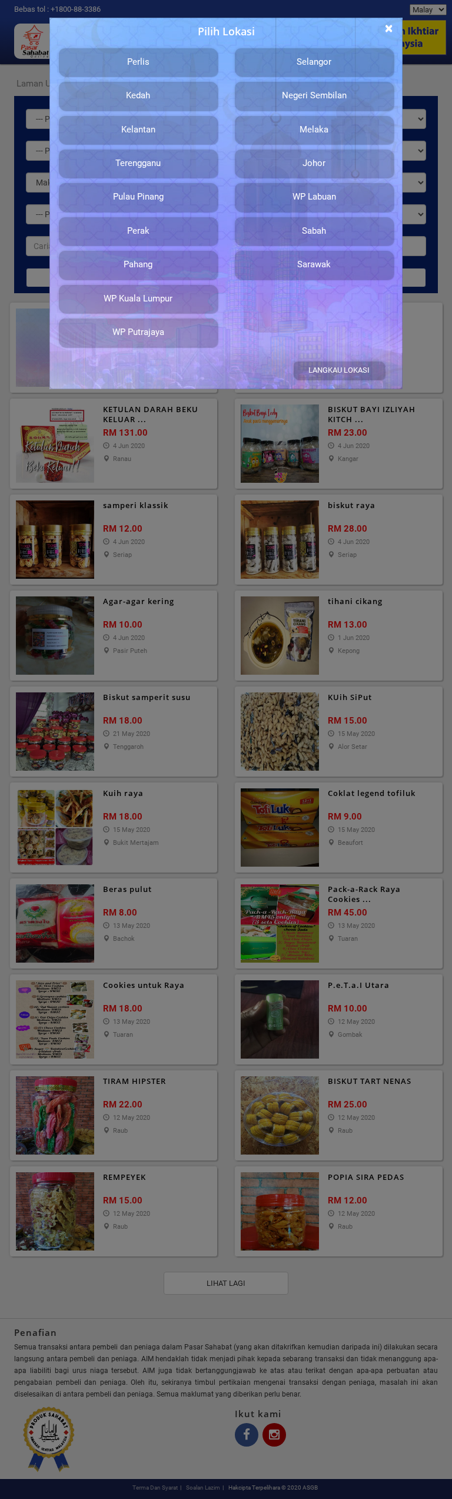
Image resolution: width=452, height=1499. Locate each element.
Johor (314, 163)
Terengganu (138, 163)
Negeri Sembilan (314, 95)
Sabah (314, 230)
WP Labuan (314, 196)
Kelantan (138, 129)
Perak (138, 230)
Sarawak (314, 264)
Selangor (314, 62)
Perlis (138, 62)
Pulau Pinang (138, 196)
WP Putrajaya (138, 332)
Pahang (138, 264)
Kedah (138, 95)
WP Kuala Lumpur (138, 298)
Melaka (314, 129)
